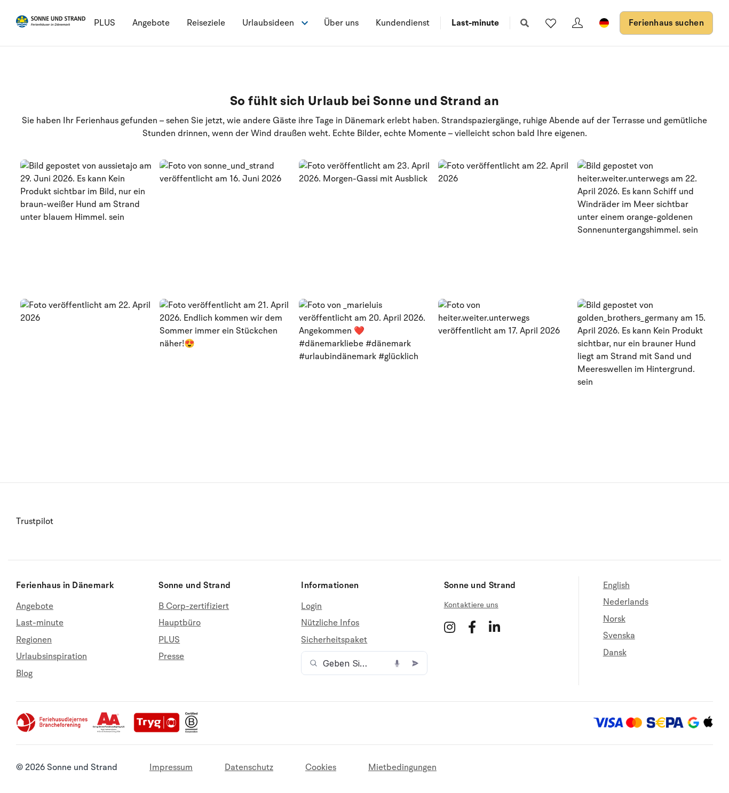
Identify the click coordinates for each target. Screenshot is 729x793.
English (616, 585)
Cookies (320, 767)
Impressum (171, 767)
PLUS (104, 23)
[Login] (577, 23)
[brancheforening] (53, 730)
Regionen (34, 640)
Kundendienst (403, 23)
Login (311, 606)
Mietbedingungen (402, 767)
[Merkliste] (551, 23)
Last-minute (475, 23)
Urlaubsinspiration (51, 656)
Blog (24, 673)
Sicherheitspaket (334, 640)
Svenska (619, 635)
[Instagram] (449, 627)
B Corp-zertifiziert (194, 606)
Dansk (615, 653)
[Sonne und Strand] (50, 23)
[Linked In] (494, 627)
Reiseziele (206, 23)
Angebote (151, 23)
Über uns (341, 23)
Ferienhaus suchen (666, 23)
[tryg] (159, 730)
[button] (86, 225)
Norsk (614, 619)
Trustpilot (34, 521)
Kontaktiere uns (471, 605)
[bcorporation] (194, 730)
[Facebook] (472, 627)
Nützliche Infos (330, 623)
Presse (171, 656)
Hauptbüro (180, 623)
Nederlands (625, 602)
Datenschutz (249, 767)
